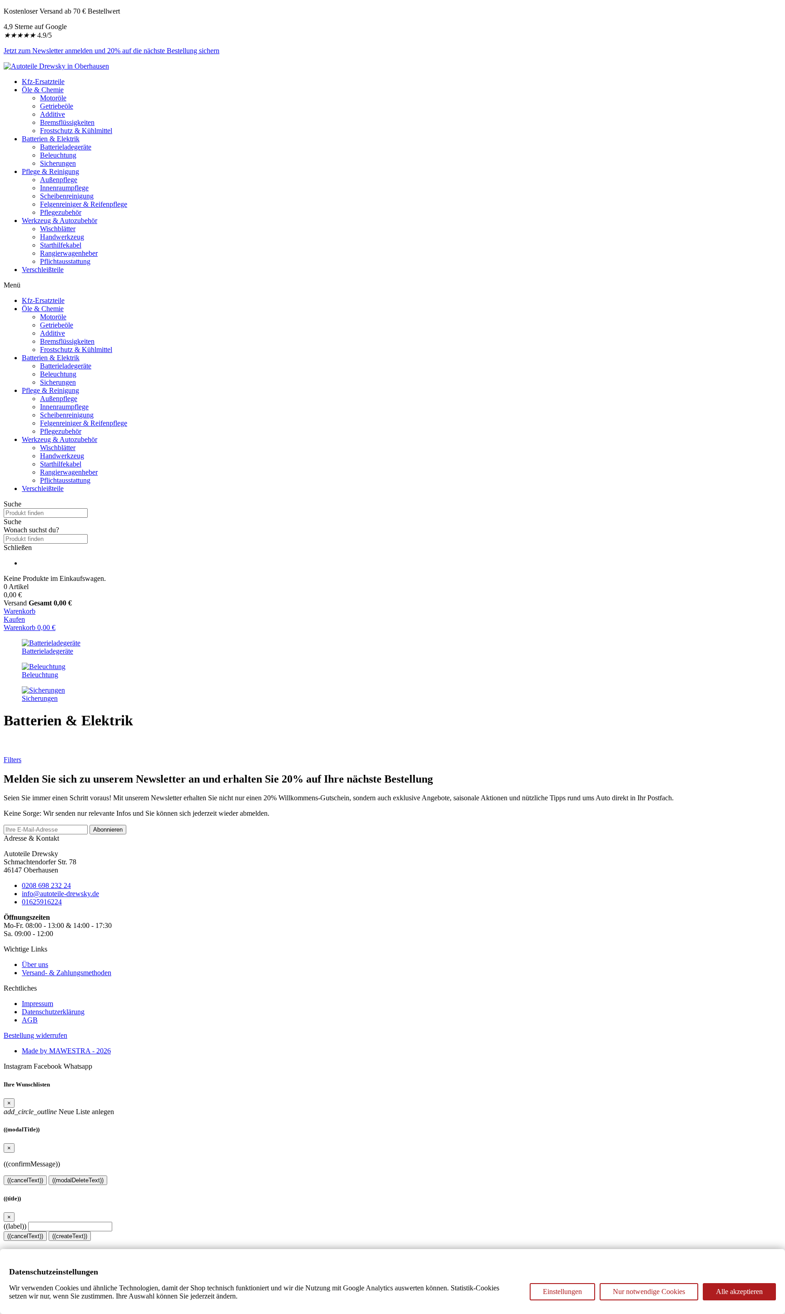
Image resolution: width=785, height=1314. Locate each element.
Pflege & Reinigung (50, 171)
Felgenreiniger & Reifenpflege (83, 204)
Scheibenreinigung (67, 196)
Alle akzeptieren (739, 1291)
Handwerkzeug (62, 237)
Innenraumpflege (64, 188)
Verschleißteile (43, 269)
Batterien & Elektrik (50, 139)
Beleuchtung (58, 155)
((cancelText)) (25, 1180)
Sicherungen (58, 163)
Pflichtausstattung (65, 261)
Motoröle (53, 98)
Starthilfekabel (60, 245)
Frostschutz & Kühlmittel (76, 130)
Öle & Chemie (43, 90)
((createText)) (69, 1236)
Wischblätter (57, 229)
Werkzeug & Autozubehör (59, 220)
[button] (392, 522)
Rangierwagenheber (69, 253)
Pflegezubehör (60, 212)
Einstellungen (562, 1291)
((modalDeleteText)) (78, 1180)
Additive (52, 114)
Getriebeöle (56, 106)
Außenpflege (58, 179)
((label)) (15, 1226)
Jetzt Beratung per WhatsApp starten (56, 743)
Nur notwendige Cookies (649, 1291)
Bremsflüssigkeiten (67, 122)
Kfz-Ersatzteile (43, 81)
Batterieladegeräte (65, 147)
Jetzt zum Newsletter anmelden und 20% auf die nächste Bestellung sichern (111, 51)
